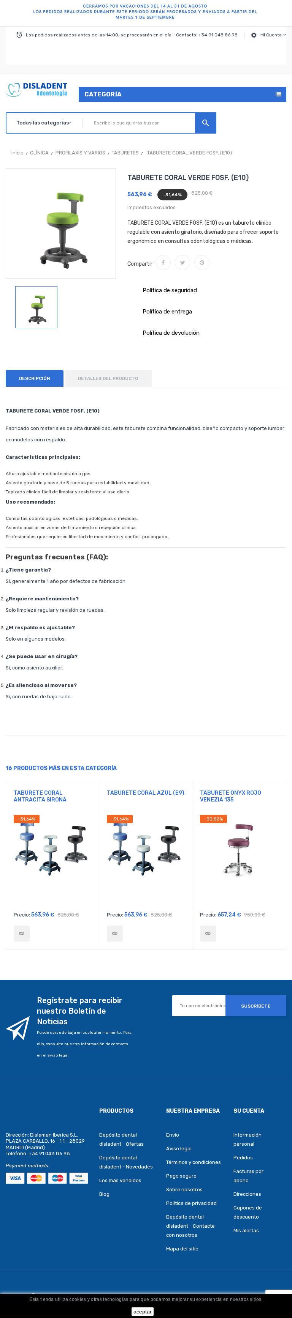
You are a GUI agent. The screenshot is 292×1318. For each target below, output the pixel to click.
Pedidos (243, 1158)
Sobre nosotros (184, 1189)
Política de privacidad (191, 1203)
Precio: (22, 915)
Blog (104, 1194)
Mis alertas (246, 1230)
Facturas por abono (248, 1175)
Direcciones (247, 1194)
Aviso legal (179, 1148)
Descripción (34, 378)
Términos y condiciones (193, 1162)
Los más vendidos (120, 1180)
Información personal (247, 1139)
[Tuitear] (182, 262)
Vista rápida (53, 861)
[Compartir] (163, 262)
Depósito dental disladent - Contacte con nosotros (190, 1226)
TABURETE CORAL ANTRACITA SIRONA (40, 796)
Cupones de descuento (247, 1212)
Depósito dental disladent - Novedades (126, 1162)
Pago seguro (181, 1176)
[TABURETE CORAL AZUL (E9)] (115, 934)
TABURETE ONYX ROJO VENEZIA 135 (230, 796)
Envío (172, 1135)
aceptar (142, 1312)
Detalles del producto (108, 378)
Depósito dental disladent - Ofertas (121, 1139)
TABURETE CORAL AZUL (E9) (145, 793)
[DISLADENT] (146, 13)
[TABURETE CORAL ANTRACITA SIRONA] (22, 934)
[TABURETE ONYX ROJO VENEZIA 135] (208, 934)
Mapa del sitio (182, 1249)
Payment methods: (27, 1165)
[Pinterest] (201, 262)
